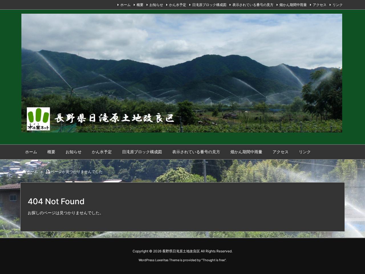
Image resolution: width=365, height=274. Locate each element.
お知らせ (156, 5)
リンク (337, 5)
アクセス (320, 5)
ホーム (125, 5)
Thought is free (213, 260)
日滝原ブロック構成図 (209, 5)
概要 (140, 5)
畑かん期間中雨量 (293, 5)
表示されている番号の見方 (252, 5)
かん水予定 (177, 5)
